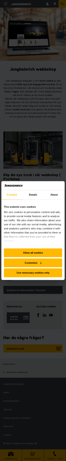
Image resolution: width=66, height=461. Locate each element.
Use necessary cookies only (33, 272)
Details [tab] (33, 194)
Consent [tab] (12, 194)
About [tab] (54, 194)
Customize (31, 262)
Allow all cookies (33, 252)
